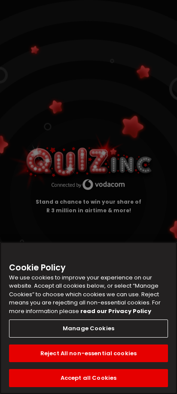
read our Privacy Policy (115, 311)
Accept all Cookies (88, 378)
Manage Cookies (88, 328)
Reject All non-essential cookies (88, 353)
